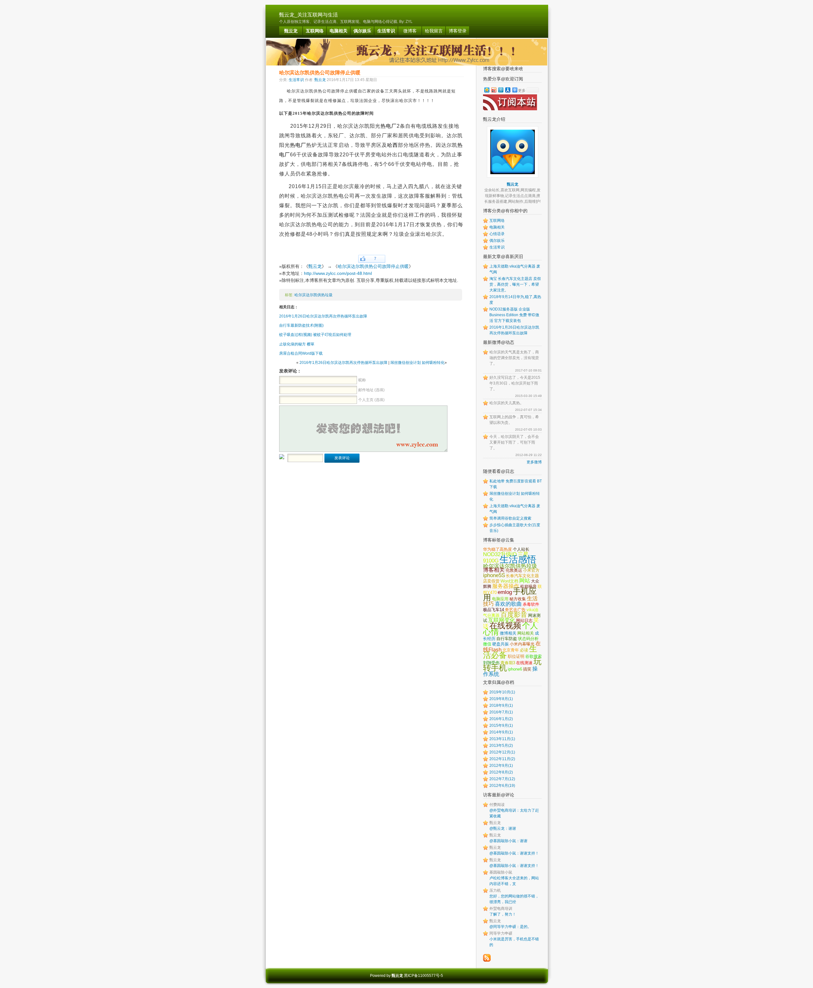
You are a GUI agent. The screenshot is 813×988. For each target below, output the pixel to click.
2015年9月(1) (501, 725)
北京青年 (510, 650)
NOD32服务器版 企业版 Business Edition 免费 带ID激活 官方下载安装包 (514, 315)
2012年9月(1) (501, 765)
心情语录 (497, 234)
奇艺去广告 (515, 609)
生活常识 (296, 80)
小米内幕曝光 (522, 644)
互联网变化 (501, 620)
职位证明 (516, 656)
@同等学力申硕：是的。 (510, 926)
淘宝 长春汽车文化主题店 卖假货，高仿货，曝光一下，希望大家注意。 (515, 284)
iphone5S (494, 575)
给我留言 (434, 30)
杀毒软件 (531, 604)
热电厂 (388, 126)
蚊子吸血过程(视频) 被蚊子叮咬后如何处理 (315, 334)
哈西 (392, 145)
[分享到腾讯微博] (500, 90)
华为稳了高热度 (497, 549)
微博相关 (508, 633)
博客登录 (458, 30)
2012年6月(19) (502, 785)
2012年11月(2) (502, 759)
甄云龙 (320, 80)
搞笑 (527, 669)
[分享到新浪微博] (493, 90)
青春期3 (508, 662)
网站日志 (524, 620)
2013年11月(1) (502, 739)
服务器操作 (505, 586)
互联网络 (497, 220)
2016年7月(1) (501, 712)
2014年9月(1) (501, 732)
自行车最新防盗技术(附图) (301, 325)
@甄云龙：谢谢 (502, 828)
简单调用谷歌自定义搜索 (510, 518)
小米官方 (531, 570)
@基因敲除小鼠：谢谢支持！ (514, 853)
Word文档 (509, 581)
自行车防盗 (506, 638)
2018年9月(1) (501, 705)
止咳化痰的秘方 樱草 (296, 344)
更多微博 (534, 462)
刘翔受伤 (491, 662)
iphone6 (515, 669)
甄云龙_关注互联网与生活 (308, 14)
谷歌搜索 (533, 656)
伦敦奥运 (514, 570)
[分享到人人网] (507, 90)
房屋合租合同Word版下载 (301, 353)
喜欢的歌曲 (508, 604)
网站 (524, 580)
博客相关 (494, 570)
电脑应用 (500, 598)
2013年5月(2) (501, 745)
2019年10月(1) (502, 692)
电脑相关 (497, 227)
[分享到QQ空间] (486, 90)
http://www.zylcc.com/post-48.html (338, 273)
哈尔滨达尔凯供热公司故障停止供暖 (373, 266)
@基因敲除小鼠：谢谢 (508, 841)
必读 (524, 650)
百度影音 (514, 614)
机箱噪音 (528, 586)
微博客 (410, 30)
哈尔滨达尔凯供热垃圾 (313, 295)
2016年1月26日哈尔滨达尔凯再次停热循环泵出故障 (323, 316)
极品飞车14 (493, 609)
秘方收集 (517, 598)
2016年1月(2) (501, 719)
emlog (505, 592)
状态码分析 (528, 638)
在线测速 (524, 662)
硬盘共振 (500, 644)
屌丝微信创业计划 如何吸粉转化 (417, 362)
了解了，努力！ (502, 914)
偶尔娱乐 (497, 240)
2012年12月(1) (502, 752)
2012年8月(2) (501, 772)
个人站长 (521, 549)
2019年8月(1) (501, 699)
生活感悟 (518, 559)
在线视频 (505, 625)
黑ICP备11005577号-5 (423, 975)
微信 (487, 644)
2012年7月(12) (502, 779)
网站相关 (525, 633)
